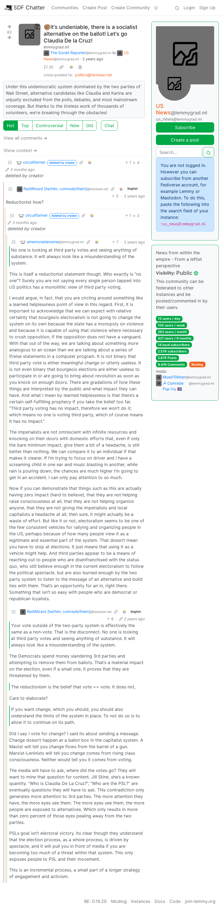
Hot (10, 125)
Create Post (95, 7)
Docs (160, 901)
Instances (140, 901)
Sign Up (207, 7)
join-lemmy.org (200, 901)
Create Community (130, 7)
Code (175, 901)
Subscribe (185, 127)
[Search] (177, 7)
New (74, 125)
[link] (61, 67)
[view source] (80, 67)
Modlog (197, 364)
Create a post (185, 140)
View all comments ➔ (25, 138)
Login (189, 7)
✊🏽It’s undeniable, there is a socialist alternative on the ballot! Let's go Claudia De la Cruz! (90, 34)
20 (51, 67)
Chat (109, 125)
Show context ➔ (20, 150)
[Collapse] (9, 162)
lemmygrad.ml (56, 47)
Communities (64, 7)
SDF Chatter (29, 7)
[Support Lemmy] (156, 7)
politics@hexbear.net (93, 74)
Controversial (49, 125)
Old (89, 125)
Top (25, 125)
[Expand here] (29, 34)
